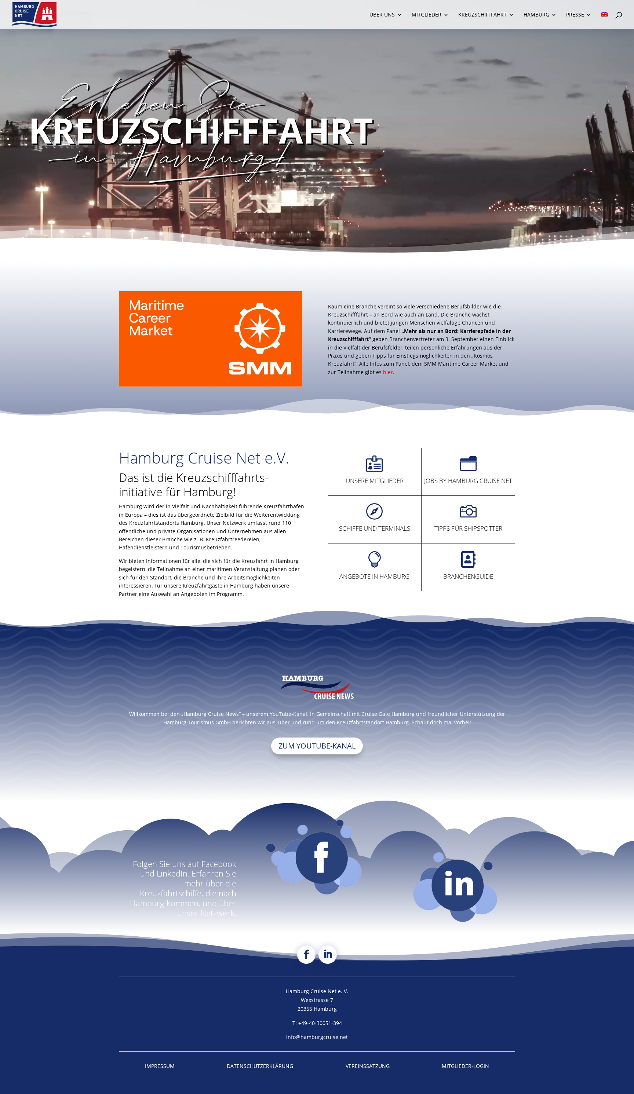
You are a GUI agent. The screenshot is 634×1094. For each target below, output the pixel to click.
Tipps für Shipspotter (468, 528)
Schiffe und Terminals (374, 528)
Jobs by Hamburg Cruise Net (468, 480)
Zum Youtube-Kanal (317, 746)
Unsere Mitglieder (375, 480)
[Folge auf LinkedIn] (327, 954)
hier (388, 372)
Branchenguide (468, 576)
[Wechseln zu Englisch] (604, 20)
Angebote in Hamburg (374, 576)
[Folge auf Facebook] (306, 954)
